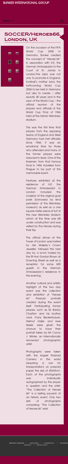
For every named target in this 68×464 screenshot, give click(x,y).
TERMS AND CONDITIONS (16, 443)
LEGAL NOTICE (34, 443)
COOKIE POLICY (49, 443)
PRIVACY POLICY (42, 445)
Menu (6, 20)
